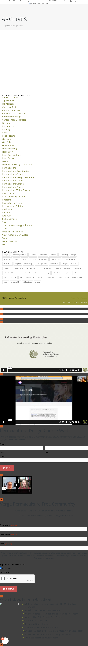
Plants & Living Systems (14, 196)
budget (6, 255)
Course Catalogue (82, 298)
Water (5, 238)
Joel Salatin (7, 152)
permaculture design (33, 268)
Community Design (11, 117)
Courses (17, 0)
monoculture (54, 264)
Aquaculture (8, 101)
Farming (6, 129)
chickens (33, 255)
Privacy (63, 302)
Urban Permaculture (12, 232)
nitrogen (65, 264)
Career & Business (11, 107)
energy (16, 259)
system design (50, 277)
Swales (40, 277)
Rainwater (77, 268)
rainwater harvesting (42, 273)
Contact (60, 0)
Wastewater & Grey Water (15, 235)
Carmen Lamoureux (12, 110)
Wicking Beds (27, 282)
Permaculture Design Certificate (18, 177)
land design (28, 264)
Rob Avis (6, 216)
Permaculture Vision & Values (16, 190)
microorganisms (41, 264)
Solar (4, 222)
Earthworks (8, 126)
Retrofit (6, 212)
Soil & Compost (10, 219)
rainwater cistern (9, 273)
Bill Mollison (8, 104)
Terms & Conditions (73, 302)
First (2, 452)
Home (73, 298)
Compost (53, 255)
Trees (5, 228)
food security (55, 259)
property (58, 268)
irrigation (18, 264)
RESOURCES (53, 0)
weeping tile (15, 282)
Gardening (7, 139)
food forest (43, 259)
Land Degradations (11, 155)
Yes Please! (6, 568)
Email (2, 456)
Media (5, 161)
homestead (7, 264)
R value (13, 277)
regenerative (79, 273)
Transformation (63, 277)
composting (64, 255)
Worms (37, 282)
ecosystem (7, 259)
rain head (67, 268)
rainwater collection (25, 273)
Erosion (24, 259)
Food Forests (8, 136)
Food (4, 133)
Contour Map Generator (14, 120)
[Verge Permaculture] (39, 2)
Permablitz (7, 268)
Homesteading (9, 149)
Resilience (7, 209)
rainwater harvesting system (62, 273)
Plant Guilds (8, 193)
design (73, 255)
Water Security (9, 241)
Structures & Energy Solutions (17, 225)
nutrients (74, 264)
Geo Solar (7, 142)
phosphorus (47, 268)
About (11, 0)
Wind (4, 244)
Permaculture (9, 168)
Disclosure (84, 302)
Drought (6, 123)
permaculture (18, 268)
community (43, 255)
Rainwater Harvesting (13, 203)
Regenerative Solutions (13, 206)
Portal (66, 0)
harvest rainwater (69, 259)
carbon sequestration (19, 255)
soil (21, 277)
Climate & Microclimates (14, 113)
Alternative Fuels (10, 97)
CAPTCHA (4, 572)
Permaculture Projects (13, 187)
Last (46, 452)
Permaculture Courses (13, 174)
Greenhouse (8, 145)
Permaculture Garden (13, 184)
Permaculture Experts (13, 181)
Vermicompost (77, 277)
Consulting (24, 0)
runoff (6, 277)
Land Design (8, 158)
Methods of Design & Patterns (17, 165)
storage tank (30, 277)
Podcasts (6, 200)
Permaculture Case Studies (15, 171)
